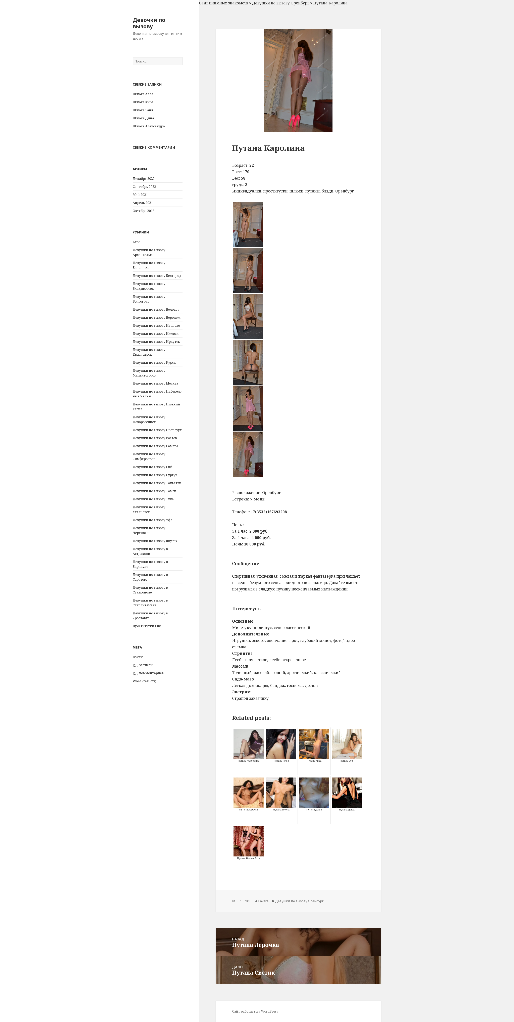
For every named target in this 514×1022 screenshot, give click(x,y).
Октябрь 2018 (143, 211)
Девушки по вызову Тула (153, 499)
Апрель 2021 (143, 203)
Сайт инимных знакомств (223, 3)
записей (143, 665)
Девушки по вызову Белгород (157, 275)
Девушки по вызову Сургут (155, 475)
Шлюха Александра (149, 126)
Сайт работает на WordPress (255, 1011)
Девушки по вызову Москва (155, 383)
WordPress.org (144, 681)
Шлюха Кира (143, 102)
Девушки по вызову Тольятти (157, 483)
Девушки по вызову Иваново (156, 325)
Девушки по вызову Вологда (156, 309)
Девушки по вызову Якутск (155, 541)
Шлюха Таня (143, 110)
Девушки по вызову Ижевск (155, 333)
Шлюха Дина (143, 118)
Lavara (263, 901)
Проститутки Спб (147, 626)
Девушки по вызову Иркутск (156, 341)
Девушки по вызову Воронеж (156, 317)
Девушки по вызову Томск (154, 491)
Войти (138, 657)
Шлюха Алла (143, 94)
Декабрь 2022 (144, 178)
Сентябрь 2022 (144, 186)
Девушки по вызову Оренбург (157, 430)
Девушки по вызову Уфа (152, 520)
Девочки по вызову (149, 23)
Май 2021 (140, 194)
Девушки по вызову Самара (155, 446)
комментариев (148, 673)
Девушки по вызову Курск (154, 362)
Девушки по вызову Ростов (155, 438)
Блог (136, 242)
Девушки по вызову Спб (152, 467)
